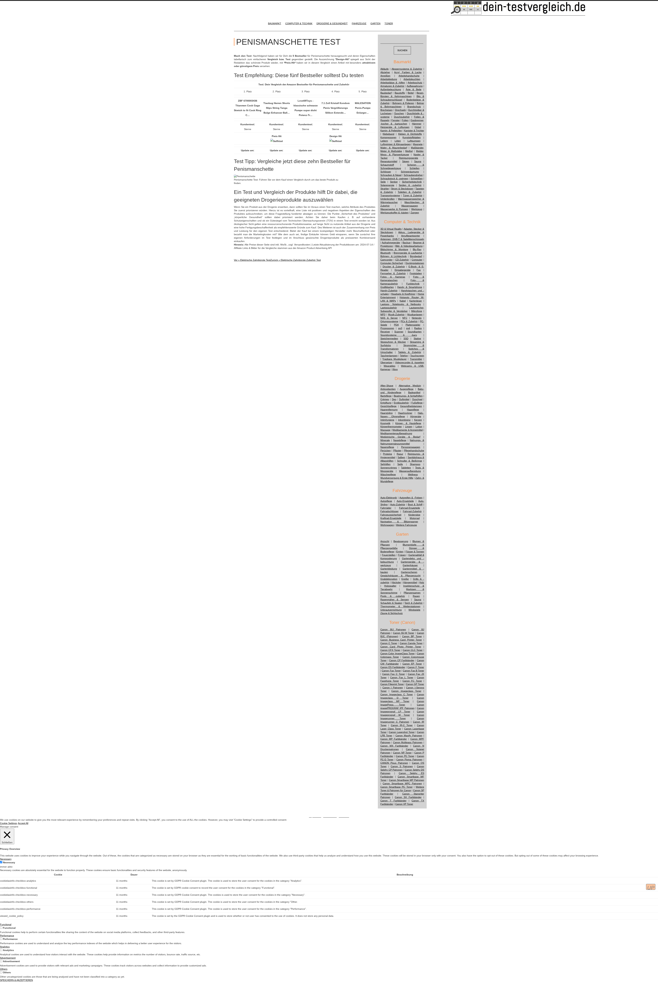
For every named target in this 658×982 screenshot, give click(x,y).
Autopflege (386, 501)
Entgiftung (385, 402)
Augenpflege (406, 389)
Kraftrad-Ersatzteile (390, 518)
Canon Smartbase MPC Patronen (402, 783)
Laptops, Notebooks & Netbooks (400, 304)
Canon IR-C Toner (402, 725)
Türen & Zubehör (412, 195)
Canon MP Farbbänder (393, 739)
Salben (401, 457)
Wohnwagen (387, 525)
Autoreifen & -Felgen (411, 497)
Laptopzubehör (388, 307)
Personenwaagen (410, 447)
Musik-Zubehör (396, 314)
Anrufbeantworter (410, 235)
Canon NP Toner (402, 752)
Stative (417, 338)
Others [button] (3, 969)
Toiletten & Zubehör (410, 192)
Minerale (385, 440)
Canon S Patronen (402, 766)
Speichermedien (389, 338)
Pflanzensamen (412, 592)
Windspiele (414, 609)
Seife (400, 464)
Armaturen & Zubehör (392, 86)
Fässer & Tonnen (415, 551)
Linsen (408, 426)
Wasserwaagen (409, 205)
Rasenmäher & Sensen (394, 599)
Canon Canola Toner (411, 643)
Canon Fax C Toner (393, 674)
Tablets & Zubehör (409, 352)
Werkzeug (416, 209)
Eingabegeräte (403, 270)
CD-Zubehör (402, 259)
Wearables (389, 366)
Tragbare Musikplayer (394, 359)
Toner (389, 23)
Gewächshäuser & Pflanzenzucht (400, 575)
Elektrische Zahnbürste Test (252, 260)
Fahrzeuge (359, 23)
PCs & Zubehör (409, 321)
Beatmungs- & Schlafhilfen (408, 395)
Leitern (384, 140)
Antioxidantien (388, 389)
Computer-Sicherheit (391, 263)
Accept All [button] (23, 823)
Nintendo (417, 318)
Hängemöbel (410, 582)
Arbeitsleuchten (412, 79)
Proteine (387, 454)
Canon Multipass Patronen (408, 742)
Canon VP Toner (404, 804)
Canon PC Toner (405, 756)
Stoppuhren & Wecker (393, 342)
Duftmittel (404, 399)
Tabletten (406, 467)
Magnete (418, 144)
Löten (398, 140)
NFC (404, 318)
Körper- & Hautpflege (408, 423)
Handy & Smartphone (409, 287)
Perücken (385, 450)
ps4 (408, 328)
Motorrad (415, 518)
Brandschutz (414, 106)
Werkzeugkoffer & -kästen (394, 212)
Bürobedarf (416, 256)
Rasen (416, 596)
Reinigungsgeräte (408, 158)
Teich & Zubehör (413, 603)
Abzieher (385, 72)
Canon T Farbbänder (393, 800)
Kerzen (418, 419)
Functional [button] (5, 924)
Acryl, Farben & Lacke (408, 72)
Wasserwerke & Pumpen (394, 209)
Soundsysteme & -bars (398, 335)
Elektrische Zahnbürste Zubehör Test (295, 260)
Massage (385, 430)
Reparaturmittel (388, 161)
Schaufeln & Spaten (391, 603)
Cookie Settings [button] (8, 823)
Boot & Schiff (415, 504)
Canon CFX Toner (390, 650)
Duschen (399, 113)
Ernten (399, 551)
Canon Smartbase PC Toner (396, 787)
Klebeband (388, 134)
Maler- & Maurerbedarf (393, 147)
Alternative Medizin (410, 385)
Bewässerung (400, 541)
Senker (394, 181)
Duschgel (417, 399)
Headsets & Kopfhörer (403, 294)
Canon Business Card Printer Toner (401, 639)
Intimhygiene (387, 419)
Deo (394, 399)
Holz (421, 582)
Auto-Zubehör (397, 504)
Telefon (404, 355)
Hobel (418, 127)
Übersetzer (386, 362)
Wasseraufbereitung (410, 471)
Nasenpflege (387, 447)
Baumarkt (274, 23)
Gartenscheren (409, 572)
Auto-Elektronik (388, 497)
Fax (419, 270)
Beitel (411, 92)
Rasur (400, 454)
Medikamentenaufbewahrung (396, 433)
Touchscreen (417, 355)
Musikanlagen (414, 314)
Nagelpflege (399, 440)
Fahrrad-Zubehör (412, 511)
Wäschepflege (388, 474)
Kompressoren (388, 137)
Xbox (395, 369)
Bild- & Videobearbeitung (409, 246)
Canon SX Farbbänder (408, 797)
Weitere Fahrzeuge (406, 525)
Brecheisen (386, 110)
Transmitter (416, 359)
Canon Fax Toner (391, 670)
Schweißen (417, 178)
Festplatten (416, 273)
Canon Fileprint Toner (392, 684)
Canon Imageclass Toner (406, 691)
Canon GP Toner (415, 684)
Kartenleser (415, 300)
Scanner (398, 331)
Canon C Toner (388, 643)
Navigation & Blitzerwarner (399, 521)
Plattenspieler (413, 324)
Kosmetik (385, 423)
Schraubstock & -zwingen (394, 178)
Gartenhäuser (410, 565)
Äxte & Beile (414, 89)
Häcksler (396, 582)
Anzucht (384, 541)
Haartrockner (405, 413)
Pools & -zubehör (392, 596)
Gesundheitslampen (411, 406)
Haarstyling (386, 413)
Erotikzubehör (401, 402)
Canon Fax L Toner (401, 677)
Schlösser (385, 171)
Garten (375, 23)
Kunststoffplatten (412, 137)
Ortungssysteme (389, 321)
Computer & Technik (298, 23)
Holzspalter (390, 585)
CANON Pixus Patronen (394, 763)
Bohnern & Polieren (403, 103)
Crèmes (384, 399)
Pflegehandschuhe (414, 450)
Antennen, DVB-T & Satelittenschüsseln (402, 239)
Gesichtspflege (388, 406)
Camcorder (386, 259)
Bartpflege (386, 395)
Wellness (413, 474)
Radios (418, 328)
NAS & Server (389, 318)
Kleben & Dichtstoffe (410, 134)
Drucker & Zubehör (394, 266)
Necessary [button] (5, 859)
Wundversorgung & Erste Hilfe (396, 478)
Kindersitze (414, 514)
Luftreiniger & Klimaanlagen (395, 144)
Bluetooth (385, 252)
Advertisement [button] (8, 957)
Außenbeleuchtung (390, 89)
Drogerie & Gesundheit (332, 23)
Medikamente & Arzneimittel (407, 430)
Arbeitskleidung (388, 79)
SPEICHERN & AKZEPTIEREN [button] (16, 980)
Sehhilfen (385, 464)
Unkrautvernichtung (391, 609)
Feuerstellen (388, 555)
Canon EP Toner (412, 663)
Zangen (415, 212)
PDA (396, 324)
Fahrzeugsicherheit (390, 514)
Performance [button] (7, 935)
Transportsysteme (390, 195)
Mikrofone (416, 311)
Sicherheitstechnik (412, 181)
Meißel (409, 151)
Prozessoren (387, 328)
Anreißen (385, 75)
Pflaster (397, 450)
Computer (417, 259)
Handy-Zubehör (389, 290)
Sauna (417, 161)
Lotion (419, 426)
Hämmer (416, 123)
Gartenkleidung (388, 568)
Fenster (395, 120)
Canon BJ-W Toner (403, 633)
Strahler (384, 188)
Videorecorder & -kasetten (409, 362)
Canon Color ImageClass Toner (397, 653)
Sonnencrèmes (388, 467)
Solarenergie (387, 185)
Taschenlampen (389, 355)
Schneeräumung (410, 171)
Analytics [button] (5, 946)
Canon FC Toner (412, 681)
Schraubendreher (413, 175)
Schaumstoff (387, 164)
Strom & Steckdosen (402, 188)
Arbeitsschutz (415, 82)
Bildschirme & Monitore (394, 249)
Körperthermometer (391, 426)
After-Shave (386, 385)
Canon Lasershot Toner (402, 732)
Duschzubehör (402, 116)
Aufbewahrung (415, 86)
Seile (383, 181)
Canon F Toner (415, 667)
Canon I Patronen (392, 687)
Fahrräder (385, 508)
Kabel (403, 300)
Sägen (405, 161)
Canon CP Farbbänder (401, 660)
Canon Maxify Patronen (408, 735)
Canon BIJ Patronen (393, 629)
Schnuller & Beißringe (409, 460)
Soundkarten (415, 331)
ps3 (400, 328)
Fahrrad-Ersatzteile (409, 508)
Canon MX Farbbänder (394, 745)
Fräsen (402, 555)
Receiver (385, 331)
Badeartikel (414, 392)
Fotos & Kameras (392, 276)
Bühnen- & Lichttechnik (393, 256)
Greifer (405, 579)
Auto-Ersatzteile (405, 501)
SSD (406, 338)
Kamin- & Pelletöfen (391, 130)
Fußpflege (417, 402)
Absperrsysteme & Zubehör (407, 68)
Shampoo (415, 464)
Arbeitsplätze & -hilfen (392, 82)
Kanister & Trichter (414, 130)
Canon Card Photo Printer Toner (400, 646)
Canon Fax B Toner (413, 670)
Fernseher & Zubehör (393, 273)
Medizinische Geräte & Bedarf (400, 436)
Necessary (9, 862)
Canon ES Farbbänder (392, 667)
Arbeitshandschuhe (409, 75)
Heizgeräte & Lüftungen (394, 127)
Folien (405, 120)
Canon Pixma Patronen (409, 759)
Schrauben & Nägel (390, 175)
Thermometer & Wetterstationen (400, 606)
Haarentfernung (389, 409)
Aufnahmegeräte (391, 242)
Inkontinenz (404, 419)
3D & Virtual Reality (391, 228)
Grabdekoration (388, 579)
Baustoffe (400, 92)
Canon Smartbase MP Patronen (406, 780)
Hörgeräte (415, 416)
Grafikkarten (387, 287)
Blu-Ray (417, 249)
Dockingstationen (414, 263)
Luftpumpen (414, 140)
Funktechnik (412, 283)
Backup (407, 242)
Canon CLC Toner (413, 650)
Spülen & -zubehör (410, 185)
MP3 (382, 314)
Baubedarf (386, 92)
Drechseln (400, 110)
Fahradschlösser (389, 511)
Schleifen (414, 168)
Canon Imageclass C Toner (396, 694)
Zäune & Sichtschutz (391, 613)
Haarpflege (413, 409)
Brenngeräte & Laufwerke (408, 252)
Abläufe (384, 68)
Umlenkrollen (387, 198)
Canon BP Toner (412, 636)
